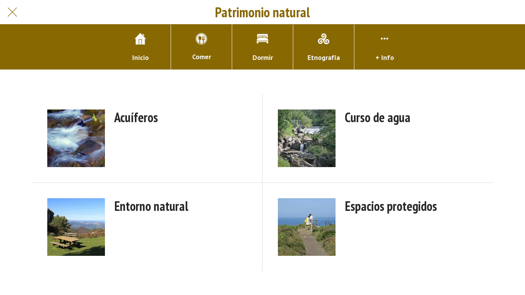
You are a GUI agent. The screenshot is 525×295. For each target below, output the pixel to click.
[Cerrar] (12, 12)
